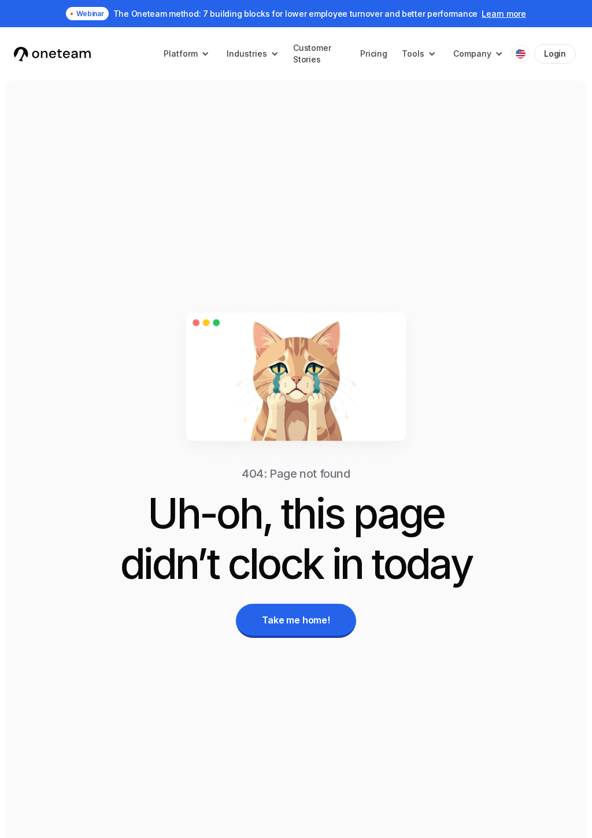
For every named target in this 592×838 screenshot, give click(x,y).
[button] (186, 54)
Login (555, 53)
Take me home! (296, 620)
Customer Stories (312, 53)
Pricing (373, 53)
